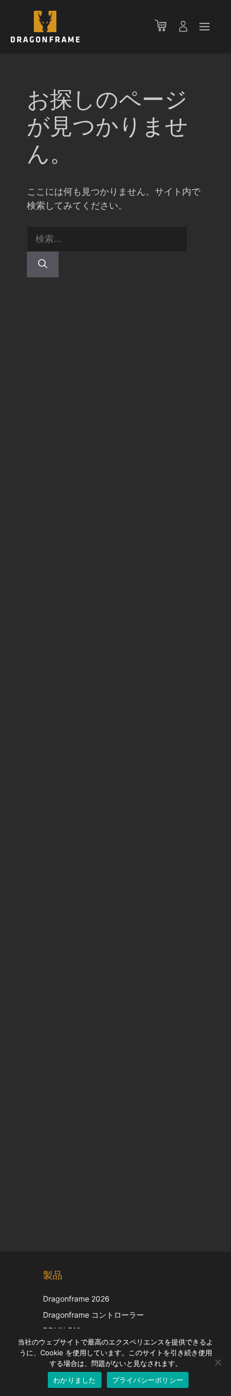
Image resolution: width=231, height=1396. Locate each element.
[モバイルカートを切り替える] (166, 27)
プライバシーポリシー (148, 1380)
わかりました (74, 1380)
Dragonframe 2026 (76, 1298)
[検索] (43, 264)
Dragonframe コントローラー (93, 1314)
